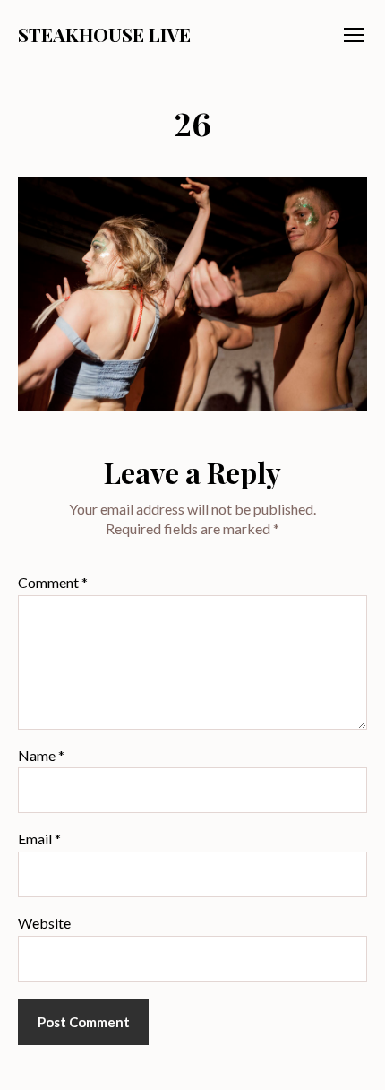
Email (39, 839)
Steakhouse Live (104, 34)
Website (44, 923)
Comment (53, 583)
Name (41, 756)
